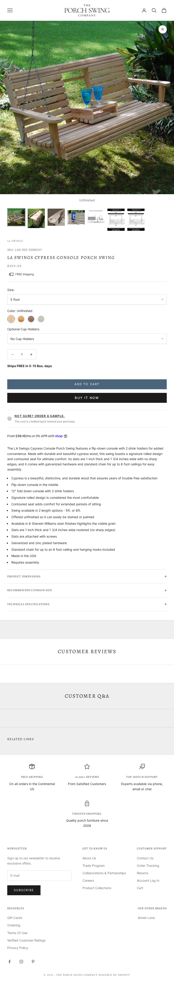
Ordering (13, 925)
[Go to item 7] (136, 219)
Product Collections (96, 888)
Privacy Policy (17, 948)
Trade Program (93, 865)
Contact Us (145, 858)
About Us (89, 858)
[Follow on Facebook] (9, 961)
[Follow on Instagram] (21, 961)
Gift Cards (14, 918)
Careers (88, 880)
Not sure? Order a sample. (39, 416)
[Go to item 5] (96, 217)
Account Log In (148, 880)
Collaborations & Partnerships (104, 873)
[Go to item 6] (116, 219)
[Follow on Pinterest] (33, 961)
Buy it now (87, 398)
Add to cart (87, 384)
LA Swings (15, 241)
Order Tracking (148, 865)
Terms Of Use (17, 933)
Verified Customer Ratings (26, 940)
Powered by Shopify (114, 975)
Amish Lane (146, 918)
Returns (142, 873)
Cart (140, 888)
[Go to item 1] (16, 217)
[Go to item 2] (36, 218)
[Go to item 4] (76, 217)
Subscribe (24, 890)
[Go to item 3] (56, 217)
